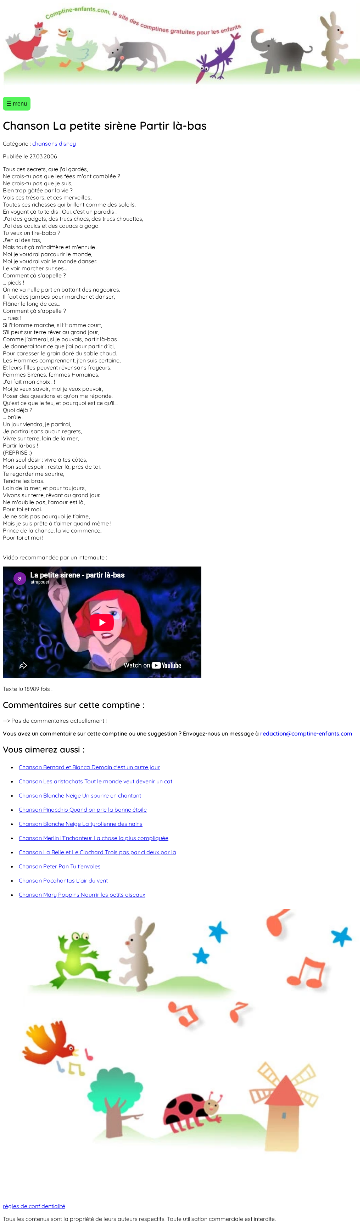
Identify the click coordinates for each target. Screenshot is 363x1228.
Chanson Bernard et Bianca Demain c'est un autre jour (89, 767)
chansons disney (54, 143)
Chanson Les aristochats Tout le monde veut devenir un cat (95, 781)
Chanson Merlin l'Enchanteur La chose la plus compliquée (93, 837)
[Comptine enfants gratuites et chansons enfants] (181, 47)
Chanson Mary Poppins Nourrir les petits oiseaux (82, 894)
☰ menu (16, 104)
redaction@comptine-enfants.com (306, 733)
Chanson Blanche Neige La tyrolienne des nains (81, 823)
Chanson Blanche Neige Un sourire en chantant (80, 795)
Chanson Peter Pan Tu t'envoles (60, 866)
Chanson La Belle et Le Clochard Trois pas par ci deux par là (97, 852)
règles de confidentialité (34, 1206)
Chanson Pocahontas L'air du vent (63, 880)
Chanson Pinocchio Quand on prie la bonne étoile (83, 809)
